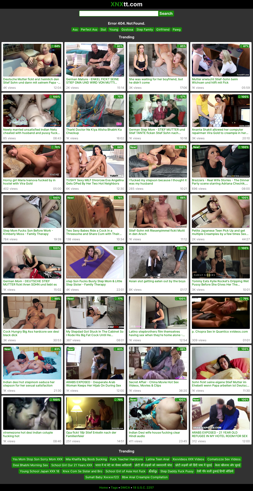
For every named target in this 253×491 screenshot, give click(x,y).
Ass (75, 29)
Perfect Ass (89, 29)
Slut (103, 29)
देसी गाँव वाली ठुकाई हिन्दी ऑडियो (215, 471)
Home (103, 487)
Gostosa (127, 29)
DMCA (125, 487)
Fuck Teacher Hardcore (126, 459)
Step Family (145, 29)
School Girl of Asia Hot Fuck (125, 471)
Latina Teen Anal (157, 459)
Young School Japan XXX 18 (39, 471)
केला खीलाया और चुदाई (227, 465)
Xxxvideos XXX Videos (188, 459)
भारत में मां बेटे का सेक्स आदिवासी (113, 465)
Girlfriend (162, 29)
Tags (114, 487)
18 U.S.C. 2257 (143, 487)
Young (113, 29)
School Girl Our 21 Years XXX (71, 465)
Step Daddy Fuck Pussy (177, 471)
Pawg (177, 29)
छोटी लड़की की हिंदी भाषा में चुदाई (193, 465)
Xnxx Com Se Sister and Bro (82, 471)
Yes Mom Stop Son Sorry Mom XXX (37, 459)
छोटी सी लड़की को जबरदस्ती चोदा (153, 465)
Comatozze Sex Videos (223, 459)
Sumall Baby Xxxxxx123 (102, 477)
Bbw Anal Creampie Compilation (145, 477)
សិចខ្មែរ (153, 471)
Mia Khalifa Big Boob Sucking (86, 459)
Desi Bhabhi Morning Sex (30, 465)
